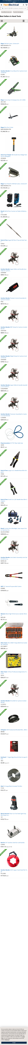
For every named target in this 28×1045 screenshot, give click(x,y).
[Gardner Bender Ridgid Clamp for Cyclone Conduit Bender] (14, 345)
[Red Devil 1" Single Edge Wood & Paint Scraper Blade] (14, 746)
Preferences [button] (7, 1039)
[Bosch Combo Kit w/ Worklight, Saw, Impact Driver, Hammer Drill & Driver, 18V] (14, 517)
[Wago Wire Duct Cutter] (14, 116)
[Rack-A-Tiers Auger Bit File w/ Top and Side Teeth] (14, 229)
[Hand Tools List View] (26, 21)
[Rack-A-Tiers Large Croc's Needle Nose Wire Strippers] (14, 459)
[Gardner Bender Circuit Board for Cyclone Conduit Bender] (14, 60)
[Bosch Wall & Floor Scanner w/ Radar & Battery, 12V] (14, 200)
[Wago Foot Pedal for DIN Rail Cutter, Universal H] (14, 173)
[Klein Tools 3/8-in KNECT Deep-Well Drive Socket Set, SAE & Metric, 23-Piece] (14, 632)
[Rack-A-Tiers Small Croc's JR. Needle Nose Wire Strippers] (14, 488)
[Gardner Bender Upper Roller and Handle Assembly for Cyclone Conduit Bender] (14, 258)
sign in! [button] (14, 2)
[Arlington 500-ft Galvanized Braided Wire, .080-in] (14, 719)
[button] (2, 5)
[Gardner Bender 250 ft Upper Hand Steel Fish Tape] (14, 859)
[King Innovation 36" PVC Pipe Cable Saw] (14, 432)
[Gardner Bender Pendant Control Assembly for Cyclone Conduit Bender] (14, 287)
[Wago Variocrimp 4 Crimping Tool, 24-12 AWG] (14, 89)
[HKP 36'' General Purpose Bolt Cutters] (14, 575)
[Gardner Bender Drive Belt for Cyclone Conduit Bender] (14, 690)
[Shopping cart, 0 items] (26, 5)
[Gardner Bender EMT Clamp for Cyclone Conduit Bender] (14, 316)
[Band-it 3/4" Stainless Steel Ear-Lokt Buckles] (14, 831)
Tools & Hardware (18, 12)
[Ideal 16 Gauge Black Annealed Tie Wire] (14, 775)
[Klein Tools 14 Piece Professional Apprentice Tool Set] (14, 661)
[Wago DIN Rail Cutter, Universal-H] (14, 32)
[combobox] (14, 8)
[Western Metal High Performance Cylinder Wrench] (14, 603)
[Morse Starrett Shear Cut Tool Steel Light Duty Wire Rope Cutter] (14, 802)
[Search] (2, 8)
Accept (14, 1042)
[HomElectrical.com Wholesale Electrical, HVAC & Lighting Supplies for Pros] (11, 5)
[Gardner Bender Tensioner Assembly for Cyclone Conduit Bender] (14, 403)
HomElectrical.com (6, 12)
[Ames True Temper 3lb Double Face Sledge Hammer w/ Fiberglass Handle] (14, 144)
